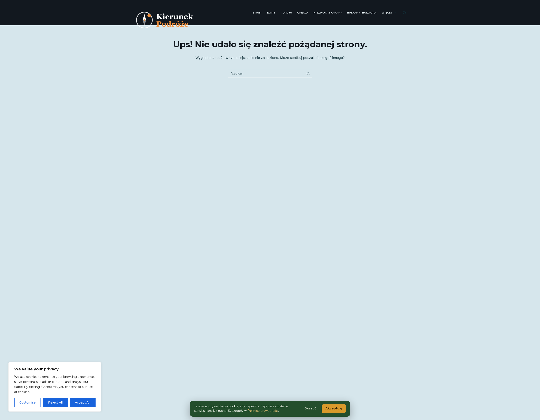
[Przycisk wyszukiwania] (308, 73)
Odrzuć (310, 408)
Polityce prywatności (263, 411)
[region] (54, 387)
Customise (27, 402)
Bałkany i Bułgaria (361, 12)
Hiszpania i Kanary (327, 12)
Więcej (387, 12)
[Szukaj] (404, 12)
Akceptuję (333, 408)
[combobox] (266, 73)
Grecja (302, 12)
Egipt (271, 12)
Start (257, 12)
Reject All (55, 402)
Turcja (286, 12)
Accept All (82, 402)
